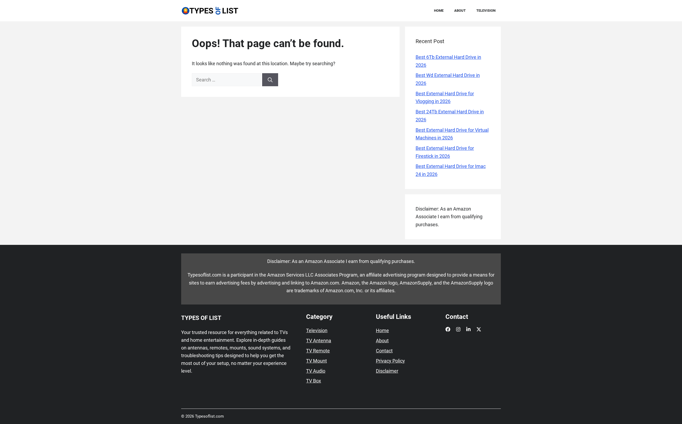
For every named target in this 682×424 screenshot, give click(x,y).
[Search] (270, 79)
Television (486, 11)
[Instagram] (458, 329)
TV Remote (318, 350)
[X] (478, 329)
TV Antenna (318, 340)
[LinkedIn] (468, 329)
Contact (384, 350)
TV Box (313, 381)
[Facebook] (447, 329)
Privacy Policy (390, 361)
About (460, 11)
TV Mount (316, 361)
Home (439, 11)
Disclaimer (387, 371)
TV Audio (315, 371)
